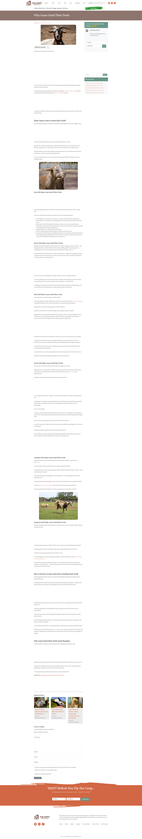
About (66, 824)
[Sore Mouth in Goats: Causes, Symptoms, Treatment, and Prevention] (75, 702)
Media (72, 824)
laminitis (37, 462)
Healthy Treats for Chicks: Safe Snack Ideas (94, 83)
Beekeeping (77, 3)
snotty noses (72, 91)
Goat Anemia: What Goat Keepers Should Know (41, 712)
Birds (65, 3)
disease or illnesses (59, 93)
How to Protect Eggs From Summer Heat (94, 85)
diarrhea (66, 91)
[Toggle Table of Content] (47, 47)
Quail (70, 3)
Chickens (46, 3)
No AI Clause (105, 824)
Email (36, 757)
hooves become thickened (46, 485)
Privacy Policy (86, 824)
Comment (37, 737)
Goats (59, 3)
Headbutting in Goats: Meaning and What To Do (52, 675)
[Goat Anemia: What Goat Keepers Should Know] (41, 702)
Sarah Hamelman (48, 22)
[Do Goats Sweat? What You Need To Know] (58, 702)
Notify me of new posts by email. (43, 774)
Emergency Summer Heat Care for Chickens (94, 92)
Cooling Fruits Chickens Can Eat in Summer (94, 90)
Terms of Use (95, 824)
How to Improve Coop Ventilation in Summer (95, 87)
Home (60, 824)
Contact (78, 824)
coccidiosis (72, 371)
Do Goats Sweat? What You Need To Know (58, 712)
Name (36, 751)
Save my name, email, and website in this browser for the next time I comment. (56, 767)
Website (36, 762)
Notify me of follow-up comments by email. (46, 770)
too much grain (77, 301)
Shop (84, 3)
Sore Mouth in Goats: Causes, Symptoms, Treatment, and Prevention (74, 714)
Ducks (53, 3)
